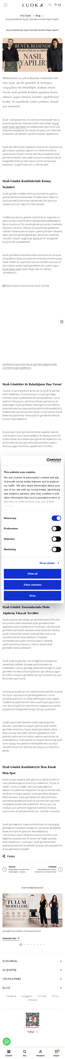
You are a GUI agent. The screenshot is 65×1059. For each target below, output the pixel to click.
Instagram (27, 996)
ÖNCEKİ (12, 867)
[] (59, 5)
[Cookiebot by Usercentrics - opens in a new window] (46, 460)
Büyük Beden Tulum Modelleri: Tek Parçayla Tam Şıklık (21, 931)
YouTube (41, 996)
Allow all (33, 573)
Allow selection (33, 584)
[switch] (56, 528)
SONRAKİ (52, 867)
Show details (47, 563)
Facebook (11, 996)
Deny (33, 595)
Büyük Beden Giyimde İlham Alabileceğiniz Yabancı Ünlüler (18, 872)
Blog (38, 15)
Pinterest (32, 1000)
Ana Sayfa (25, 15)
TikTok (54, 996)
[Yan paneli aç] (61, 322)
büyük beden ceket (11, 269)
